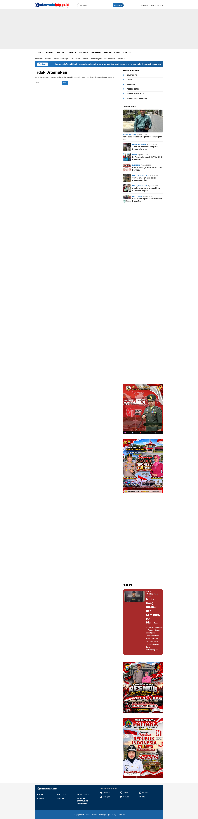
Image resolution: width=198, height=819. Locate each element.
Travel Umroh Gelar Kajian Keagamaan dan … (144, 179)
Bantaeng (136, 144)
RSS (143, 797)
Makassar (131, 84)
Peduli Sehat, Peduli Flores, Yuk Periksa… (147, 168)
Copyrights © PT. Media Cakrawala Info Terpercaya (91, 814)
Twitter (125, 793)
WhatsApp (146, 793)
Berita (125, 134)
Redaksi (40, 798)
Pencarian (118, 5)
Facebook (106, 793)
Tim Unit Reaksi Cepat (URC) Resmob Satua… (145, 148)
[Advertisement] (99, 29)
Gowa (129, 80)
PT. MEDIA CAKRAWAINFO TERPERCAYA (82, 801)
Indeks (40, 794)
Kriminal (149, 594)
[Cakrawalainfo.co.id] (52, 5)
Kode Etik (61, 794)
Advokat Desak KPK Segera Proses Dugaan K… (142, 138)
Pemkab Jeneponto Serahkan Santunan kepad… (146, 189)
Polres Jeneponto (135, 94)
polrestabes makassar (137, 98)
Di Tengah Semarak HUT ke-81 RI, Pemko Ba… (147, 158)
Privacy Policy (83, 794)
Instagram (106, 797)
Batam (134, 155)
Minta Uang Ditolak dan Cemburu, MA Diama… (153, 611)
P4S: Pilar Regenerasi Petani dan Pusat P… (147, 199)
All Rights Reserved (118, 814)
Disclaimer (62, 798)
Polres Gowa (133, 89)
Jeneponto (132, 75)
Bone (140, 196)
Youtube (126, 797)
